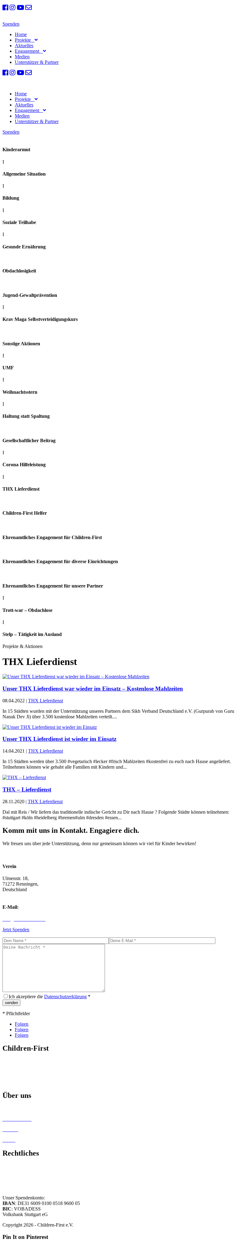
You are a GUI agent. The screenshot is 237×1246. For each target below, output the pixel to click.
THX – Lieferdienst (26, 789)
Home (21, 34)
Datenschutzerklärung (65, 996)
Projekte (24, 40)
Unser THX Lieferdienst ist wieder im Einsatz (59, 739)
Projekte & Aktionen (22, 1071)
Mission (10, 1061)
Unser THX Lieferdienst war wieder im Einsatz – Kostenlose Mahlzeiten (92, 688)
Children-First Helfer (22, 1108)
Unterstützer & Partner (37, 62)
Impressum (13, 1166)
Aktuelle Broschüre (21, 1082)
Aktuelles (24, 45)
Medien (22, 56)
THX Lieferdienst (45, 700)
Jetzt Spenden (15, 929)
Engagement (28, 51)
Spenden (10, 24)
